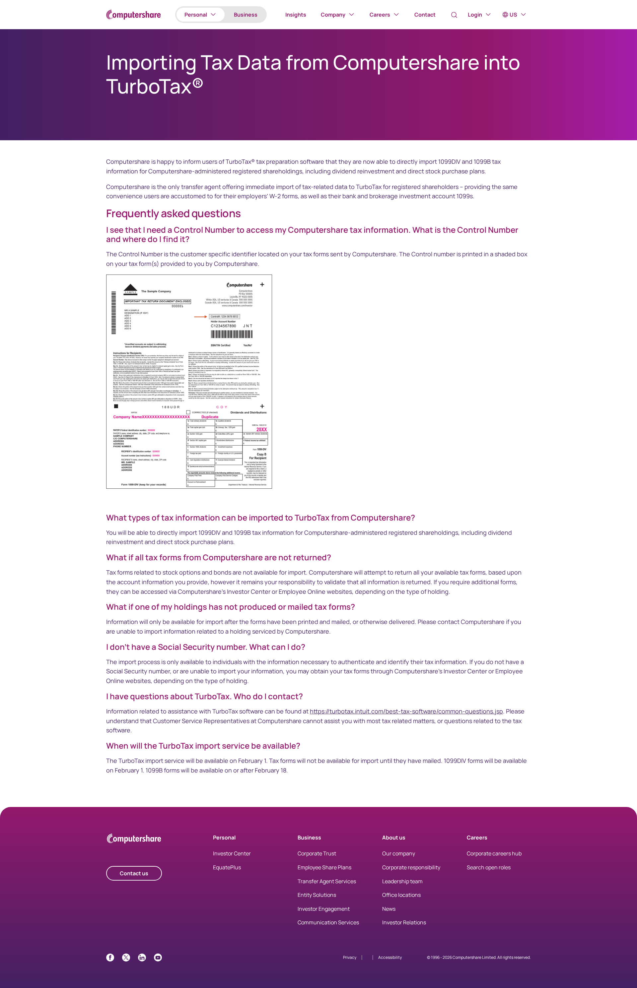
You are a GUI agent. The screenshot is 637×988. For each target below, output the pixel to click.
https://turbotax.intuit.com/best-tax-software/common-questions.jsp (406, 711)
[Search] (454, 15)
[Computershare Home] (134, 840)
